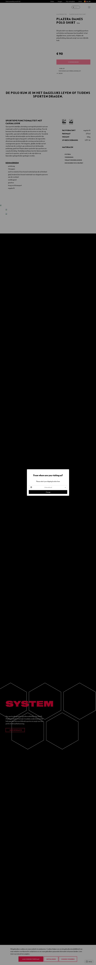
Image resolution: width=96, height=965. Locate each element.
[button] (48, 487)
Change (48, 492)
